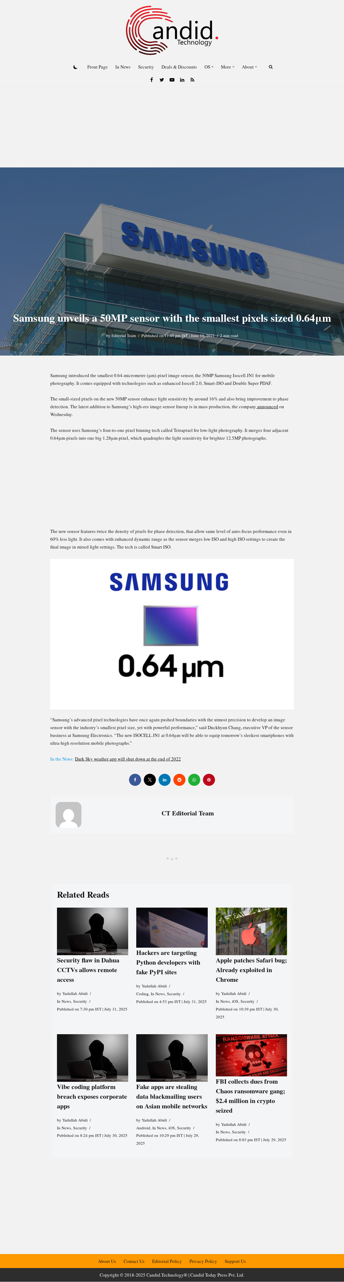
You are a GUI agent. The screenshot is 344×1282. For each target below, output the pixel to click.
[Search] (271, 67)
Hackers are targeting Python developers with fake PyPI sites (168, 962)
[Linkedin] (182, 80)
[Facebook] (151, 80)
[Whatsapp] (194, 780)
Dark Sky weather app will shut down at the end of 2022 (128, 759)
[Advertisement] (172, 127)
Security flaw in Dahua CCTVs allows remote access (88, 969)
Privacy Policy (203, 1261)
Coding (142, 993)
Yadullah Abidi (75, 993)
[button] (212, 67)
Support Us (235, 1261)
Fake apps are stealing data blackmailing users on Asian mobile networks (171, 1096)
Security (146, 67)
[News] (192, 80)
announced (267, 406)
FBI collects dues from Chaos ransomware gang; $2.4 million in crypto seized (250, 1095)
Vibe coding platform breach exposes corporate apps (92, 1096)
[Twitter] (162, 80)
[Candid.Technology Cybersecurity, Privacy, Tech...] (172, 30)
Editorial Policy (167, 1261)
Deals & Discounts (179, 67)
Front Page (97, 67)
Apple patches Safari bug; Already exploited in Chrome (251, 969)
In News (123, 67)
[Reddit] (179, 780)
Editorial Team (124, 335)
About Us (107, 1261)
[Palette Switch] (75, 67)
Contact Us (134, 1261)
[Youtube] (172, 80)
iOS (235, 1001)
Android (143, 1127)
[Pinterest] (209, 780)
